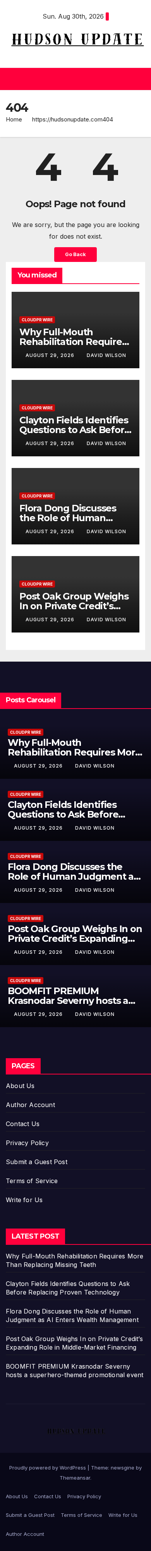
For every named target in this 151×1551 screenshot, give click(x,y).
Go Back (75, 254)
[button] (73, 79)
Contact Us (22, 1124)
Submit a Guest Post (36, 1162)
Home (14, 119)
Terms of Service (32, 1181)
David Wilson (106, 355)
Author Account (30, 1105)
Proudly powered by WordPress (48, 1467)
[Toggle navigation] (138, 79)
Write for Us (24, 1200)
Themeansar (75, 1478)
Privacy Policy (27, 1143)
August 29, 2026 (51, 355)
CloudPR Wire (37, 319)
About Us (20, 1086)
